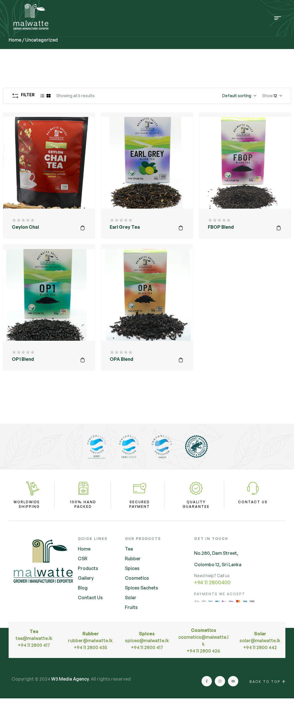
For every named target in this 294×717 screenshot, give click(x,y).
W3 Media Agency (70, 679)
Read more (82, 228)
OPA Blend (121, 359)
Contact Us (253, 502)
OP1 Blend (23, 359)
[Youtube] (233, 681)
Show (267, 95)
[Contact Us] (253, 488)
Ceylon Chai (25, 227)
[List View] (42, 95)
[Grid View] (49, 95)
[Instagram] (220, 681)
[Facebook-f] (207, 681)
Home (15, 40)
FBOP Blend (221, 227)
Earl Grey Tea (125, 227)
